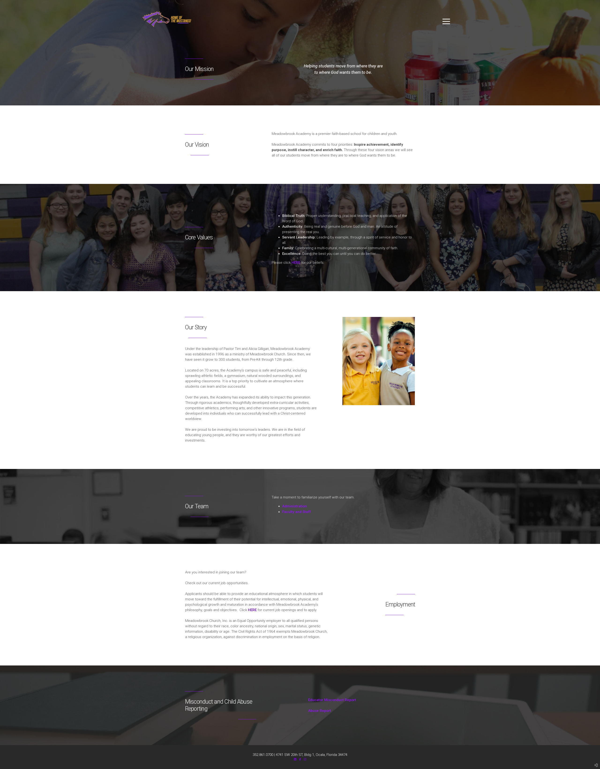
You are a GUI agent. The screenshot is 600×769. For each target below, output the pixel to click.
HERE (296, 262)
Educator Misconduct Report (314, 700)
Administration (294, 506)
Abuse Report (301, 711)
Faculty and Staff (296, 512)
